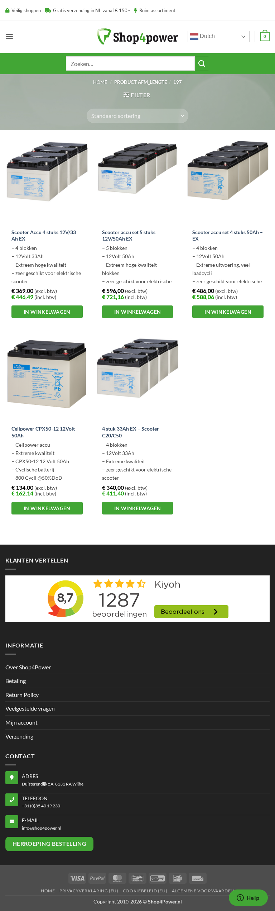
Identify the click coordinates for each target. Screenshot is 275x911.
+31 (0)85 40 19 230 (41, 805)
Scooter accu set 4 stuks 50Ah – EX (227, 235)
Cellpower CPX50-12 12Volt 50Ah (43, 432)
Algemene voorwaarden (203, 890)
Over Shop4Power (28, 667)
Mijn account (21, 722)
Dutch (206, 36)
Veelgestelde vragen (30, 708)
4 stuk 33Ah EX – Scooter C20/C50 (130, 432)
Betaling (15, 680)
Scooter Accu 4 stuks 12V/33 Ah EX (43, 235)
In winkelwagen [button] (47, 312)
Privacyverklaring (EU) (88, 890)
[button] (9, 36)
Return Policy (22, 694)
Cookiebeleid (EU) (145, 890)
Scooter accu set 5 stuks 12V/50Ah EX (128, 235)
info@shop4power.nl (41, 828)
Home (100, 82)
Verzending (19, 736)
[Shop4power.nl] (137, 36)
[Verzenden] (202, 63)
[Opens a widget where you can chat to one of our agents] (248, 898)
